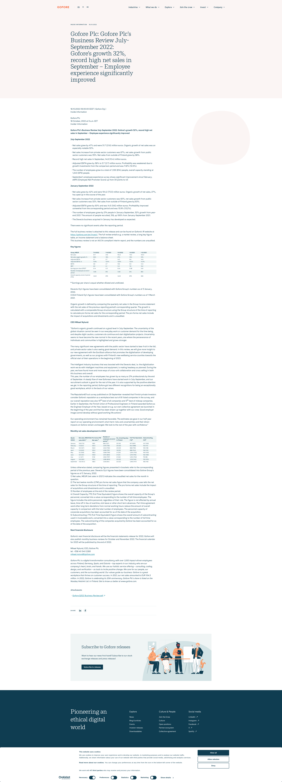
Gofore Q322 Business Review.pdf (87, 596)
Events (132, 724)
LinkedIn (192, 717)
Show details (166, 778)
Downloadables (135, 731)
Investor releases (136, 728)
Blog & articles (135, 721)
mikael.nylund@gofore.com (82, 554)
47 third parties (96, 770)
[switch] (114, 777)
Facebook (193, 724)
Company (218, 7)
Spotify (192, 731)
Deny (213, 766)
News (131, 717)
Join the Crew (164, 717)
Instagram (193, 721)
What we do (151, 7)
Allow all (213, 753)
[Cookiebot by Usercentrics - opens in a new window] (64, 777)
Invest (203, 7)
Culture (162, 721)
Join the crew (186, 7)
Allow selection (213, 759)
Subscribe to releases (92, 667)
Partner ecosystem (166, 728)
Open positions (165, 724)
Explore (168, 7)
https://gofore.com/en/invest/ (84, 235)
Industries (133, 7)
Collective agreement (167, 731)
